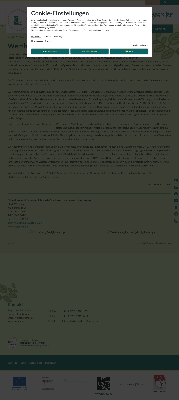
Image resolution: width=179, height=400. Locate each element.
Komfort (49, 41)
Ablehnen (129, 51)
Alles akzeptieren (50, 51)
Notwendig (38, 41)
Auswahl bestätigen (89, 51)
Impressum (36, 36)
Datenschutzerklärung (52, 36)
